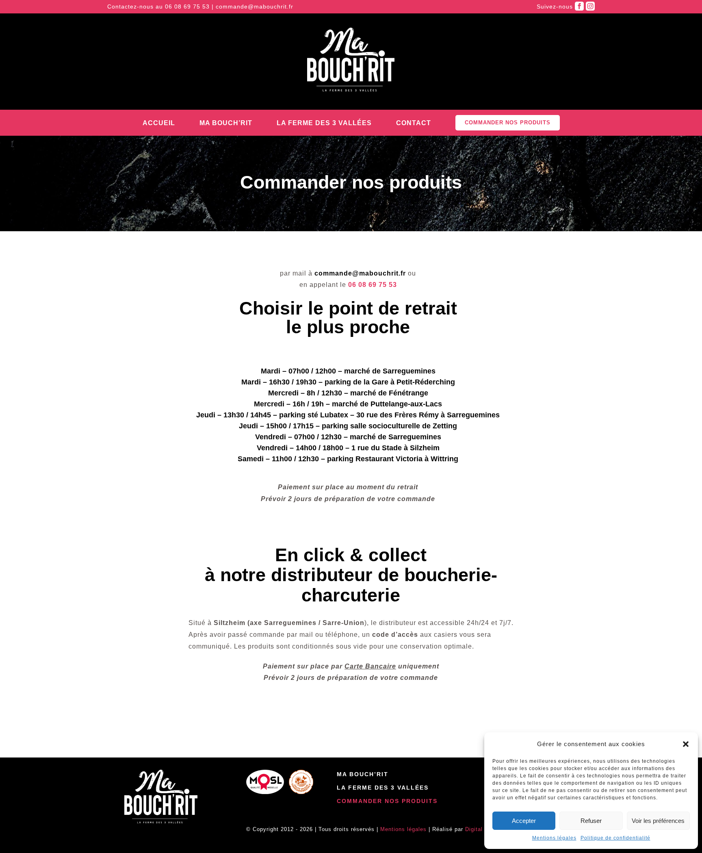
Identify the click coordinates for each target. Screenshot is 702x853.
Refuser (591, 820)
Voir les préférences (658, 820)
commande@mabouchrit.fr (254, 6)
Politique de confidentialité (615, 838)
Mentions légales (554, 838)
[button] (686, 744)
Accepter (524, 820)
